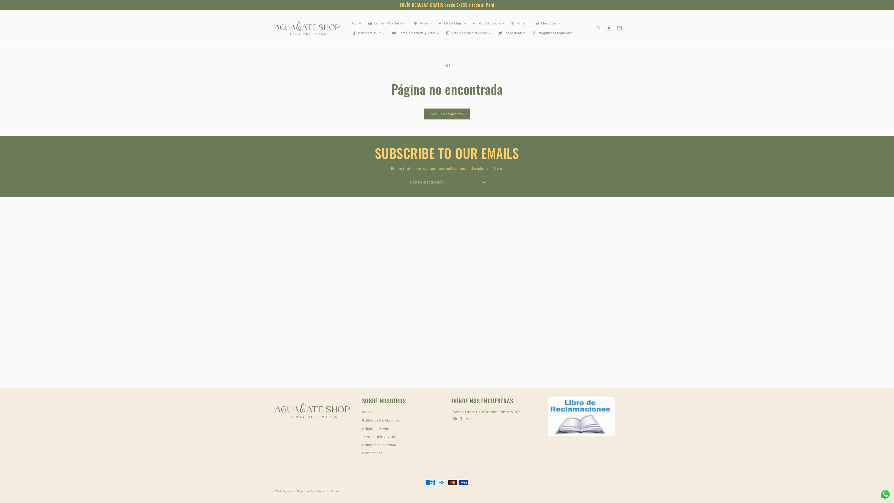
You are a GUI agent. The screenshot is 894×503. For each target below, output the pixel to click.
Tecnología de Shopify (325, 491)
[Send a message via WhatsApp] (885, 494)
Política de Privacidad (379, 445)
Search (367, 412)
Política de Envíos (376, 429)
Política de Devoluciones (381, 420)
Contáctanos (372, 453)
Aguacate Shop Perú (296, 491)
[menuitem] (356, 23)
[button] (599, 28)
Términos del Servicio (378, 437)
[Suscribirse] (483, 182)
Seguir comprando (447, 114)
